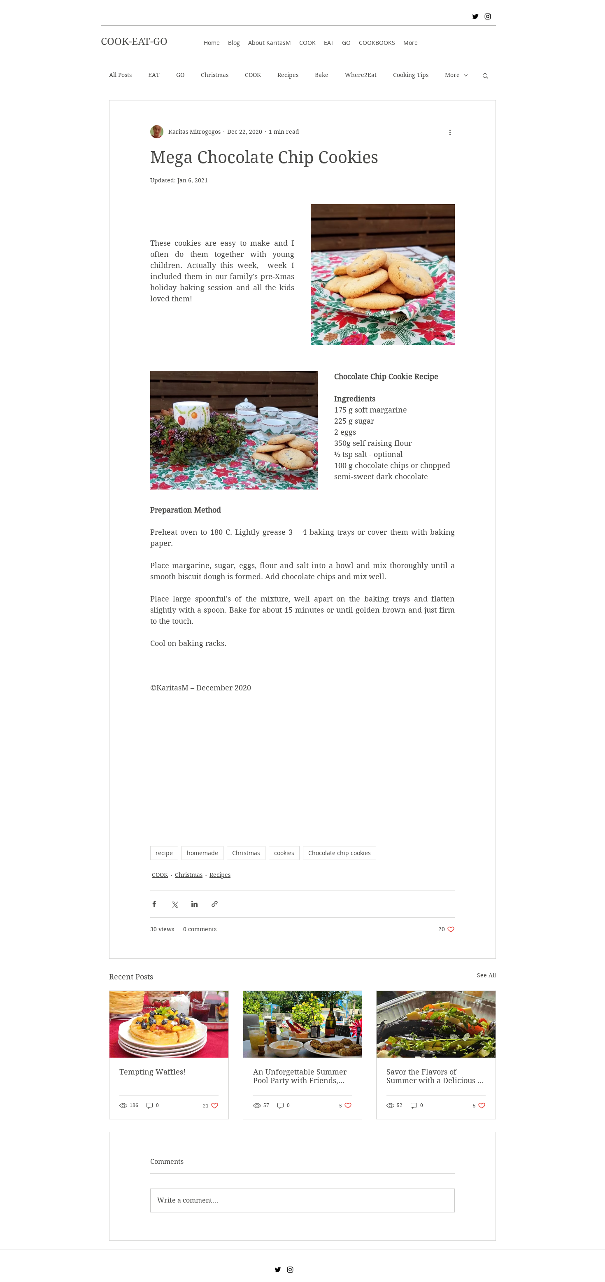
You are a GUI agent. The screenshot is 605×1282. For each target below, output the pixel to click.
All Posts (120, 75)
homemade (202, 853)
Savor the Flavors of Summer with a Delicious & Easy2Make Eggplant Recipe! (434, 1076)
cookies (284, 853)
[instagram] (488, 16)
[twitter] (475, 16)
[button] (485, 75)
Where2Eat (361, 75)
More (452, 75)
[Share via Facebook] (154, 904)
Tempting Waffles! (152, 1072)
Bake (321, 75)
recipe (164, 853)
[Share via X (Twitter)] (174, 904)
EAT (154, 75)
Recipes (287, 75)
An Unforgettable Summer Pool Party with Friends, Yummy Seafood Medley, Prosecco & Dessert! (300, 1076)
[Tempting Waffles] (168, 1024)
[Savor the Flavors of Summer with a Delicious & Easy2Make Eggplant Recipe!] (436, 1024)
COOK (253, 75)
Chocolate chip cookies (339, 853)
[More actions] (450, 132)
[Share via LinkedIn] (194, 904)
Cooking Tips (410, 75)
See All (486, 975)
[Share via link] (215, 904)
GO (180, 75)
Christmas (214, 75)
